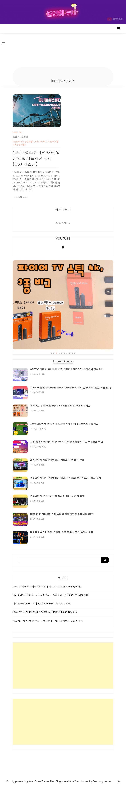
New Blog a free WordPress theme (69, 781)
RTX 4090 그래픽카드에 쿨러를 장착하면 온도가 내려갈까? (62, 514)
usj (22, 141)
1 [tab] (51, 353)
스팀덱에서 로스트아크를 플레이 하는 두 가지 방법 (57, 495)
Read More (21, 196)
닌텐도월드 (29, 141)
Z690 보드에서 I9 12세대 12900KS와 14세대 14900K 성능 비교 (64, 423)
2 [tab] (53, 353)
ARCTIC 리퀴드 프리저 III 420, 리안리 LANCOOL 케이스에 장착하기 (66, 369)
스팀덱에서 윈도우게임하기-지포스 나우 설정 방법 (57, 459)
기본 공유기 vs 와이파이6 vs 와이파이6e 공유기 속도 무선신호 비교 (66, 441)
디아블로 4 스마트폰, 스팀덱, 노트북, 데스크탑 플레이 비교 (61, 532)
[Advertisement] (63, 666)
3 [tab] (56, 353)
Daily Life (17, 132)
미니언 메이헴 (52, 141)
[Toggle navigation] (3, 43)
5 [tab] (61, 353)
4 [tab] (59, 353)
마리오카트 (40, 141)
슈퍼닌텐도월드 (19, 144)
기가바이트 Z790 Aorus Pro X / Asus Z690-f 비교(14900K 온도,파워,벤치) (70, 387)
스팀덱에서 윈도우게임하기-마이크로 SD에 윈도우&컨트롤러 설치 (65, 477)
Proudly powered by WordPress (23, 781)
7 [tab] (66, 353)
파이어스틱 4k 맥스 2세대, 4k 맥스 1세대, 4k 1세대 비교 (60, 405)
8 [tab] (69, 353)
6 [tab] (64, 353)
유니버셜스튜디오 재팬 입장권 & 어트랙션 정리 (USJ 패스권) (36, 158)
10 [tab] (74, 353)
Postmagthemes (102, 781)
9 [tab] (72, 353)
